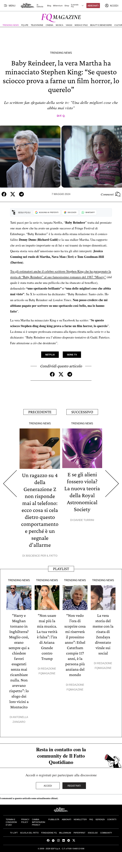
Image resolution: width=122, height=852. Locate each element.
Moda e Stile (81, 25)
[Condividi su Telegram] (21, 194)
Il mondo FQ (74, 5)
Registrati (74, 785)
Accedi (48, 785)
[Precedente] (10, 483)
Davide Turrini (83, 520)
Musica (59, 25)
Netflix (50, 354)
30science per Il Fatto (41, 555)
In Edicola (40, 5)
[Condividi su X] (12, 194)
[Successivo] (112, 483)
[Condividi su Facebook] (4, 194)
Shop (66, 5)
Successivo (82, 412)
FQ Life (24, 25)
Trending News (11, 25)
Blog (49, 5)
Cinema (49, 25)
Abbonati (93, 5)
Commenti (107, 194)
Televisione (37, 25)
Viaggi (69, 25)
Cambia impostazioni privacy (38, 822)
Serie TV (72, 354)
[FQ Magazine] (61, 17)
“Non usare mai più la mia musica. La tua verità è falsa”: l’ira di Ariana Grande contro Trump (47, 637)
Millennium (58, 5)
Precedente (39, 412)
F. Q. (62, 116)
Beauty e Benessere (101, 25)
